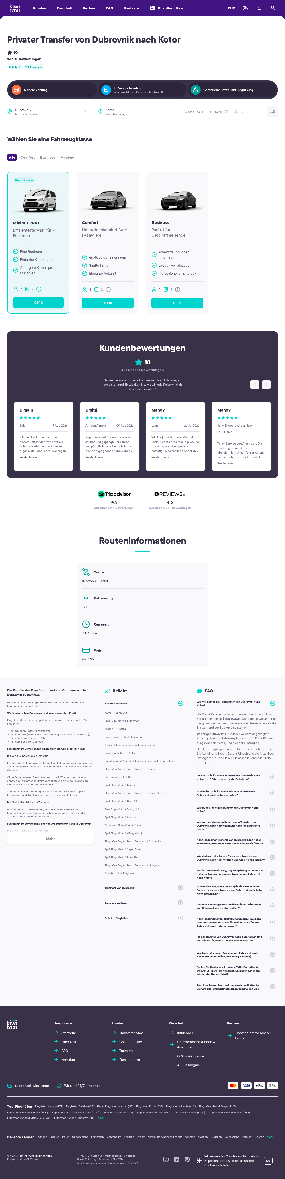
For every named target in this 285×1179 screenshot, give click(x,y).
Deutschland (231, 1136)
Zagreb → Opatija (115, 728)
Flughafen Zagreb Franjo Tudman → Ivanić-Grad (134, 793)
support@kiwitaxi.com (32, 1085)
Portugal (247, 1136)
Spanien (54, 1136)
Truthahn (41, 1136)
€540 (38, 302)
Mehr (101, 1117)
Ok (268, 1160)
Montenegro (113, 1136)
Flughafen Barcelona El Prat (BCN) (27, 1112)
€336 (108, 303)
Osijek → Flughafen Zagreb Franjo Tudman (130, 745)
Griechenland (80, 1136)
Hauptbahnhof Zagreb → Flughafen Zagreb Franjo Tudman (140, 761)
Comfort (27, 157)
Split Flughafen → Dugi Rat (121, 801)
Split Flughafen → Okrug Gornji (123, 833)
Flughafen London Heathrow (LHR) (74, 1117)
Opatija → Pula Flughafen (120, 873)
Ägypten (190, 1136)
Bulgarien (216, 1136)
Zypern (141, 1136)
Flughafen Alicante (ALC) (181, 1106)
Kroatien (203, 1136)
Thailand (129, 1136)
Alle (12, 157)
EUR (231, 8)
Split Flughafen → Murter (120, 785)
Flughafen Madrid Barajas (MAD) (218, 1106)
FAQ (109, 8)
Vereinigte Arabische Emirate (165, 1136)
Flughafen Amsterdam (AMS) (153, 1112)
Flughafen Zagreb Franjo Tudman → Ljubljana (132, 865)
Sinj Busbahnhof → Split (119, 777)
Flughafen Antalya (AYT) (80, 1106)
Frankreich (97, 1136)
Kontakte (131, 8)
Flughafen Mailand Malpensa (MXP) (229, 1112)
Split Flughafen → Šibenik (120, 817)
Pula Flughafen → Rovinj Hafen (123, 809)
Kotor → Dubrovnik (116, 712)
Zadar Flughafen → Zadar (120, 753)
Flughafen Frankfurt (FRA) (117, 1112)
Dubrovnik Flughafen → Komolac (124, 825)
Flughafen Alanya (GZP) (49, 1106)
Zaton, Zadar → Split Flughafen (123, 737)
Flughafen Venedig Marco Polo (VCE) (29, 1117)
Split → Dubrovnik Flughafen (122, 720)
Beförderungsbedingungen (35, 1155)
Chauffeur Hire (170, 8)
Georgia (259, 1136)
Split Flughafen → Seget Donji (123, 849)
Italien (65, 1136)
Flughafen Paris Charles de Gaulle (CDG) (75, 1112)
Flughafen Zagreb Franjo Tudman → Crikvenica (133, 841)
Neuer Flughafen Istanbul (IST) (115, 1106)
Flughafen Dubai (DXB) (149, 1106)
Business (47, 157)
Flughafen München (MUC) (188, 1112)
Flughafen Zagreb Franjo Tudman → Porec (130, 769)
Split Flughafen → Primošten (122, 857)
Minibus (67, 157)
